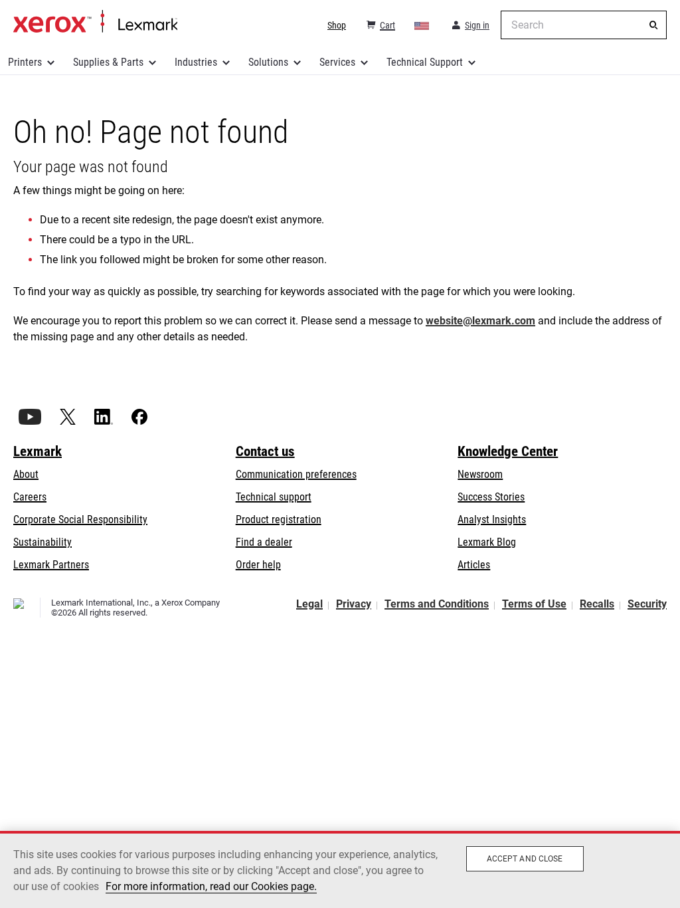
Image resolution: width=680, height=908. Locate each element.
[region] (340, 869)
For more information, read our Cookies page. (211, 886)
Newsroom (480, 474)
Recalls (597, 604)
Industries (196, 62)
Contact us (265, 451)
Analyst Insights (492, 519)
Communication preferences (296, 474)
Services (337, 62)
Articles (474, 564)
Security (647, 604)
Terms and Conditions (436, 604)
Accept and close (525, 858)
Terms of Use (534, 604)
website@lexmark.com (480, 320)
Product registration (278, 519)
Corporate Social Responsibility (80, 519)
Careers (29, 497)
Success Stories (491, 497)
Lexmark (37, 451)
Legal (309, 604)
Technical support (273, 497)
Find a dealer (264, 542)
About (26, 474)
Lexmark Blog (487, 542)
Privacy (353, 604)
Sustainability (42, 542)
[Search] (653, 25)
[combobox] (584, 25)
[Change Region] (422, 25)
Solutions (268, 62)
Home (95, 22)
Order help (258, 564)
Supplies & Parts (108, 62)
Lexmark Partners (51, 564)
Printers (25, 62)
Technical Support (424, 62)
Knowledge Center (508, 451)
